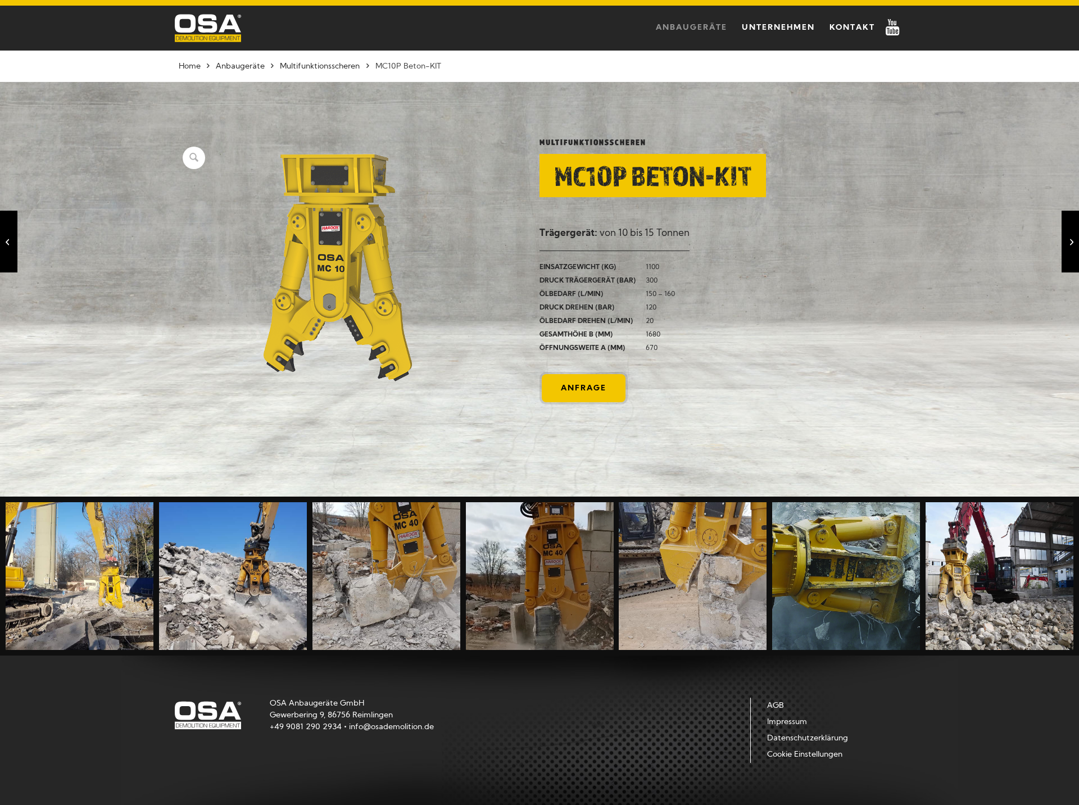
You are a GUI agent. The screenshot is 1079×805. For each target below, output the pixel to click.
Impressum (787, 722)
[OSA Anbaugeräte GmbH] (208, 28)
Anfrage (583, 388)
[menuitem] (692, 28)
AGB (775, 706)
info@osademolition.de (391, 727)
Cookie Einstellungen (804, 755)
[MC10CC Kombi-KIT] (8, 241)
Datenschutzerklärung (807, 738)
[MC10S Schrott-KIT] (1070, 241)
